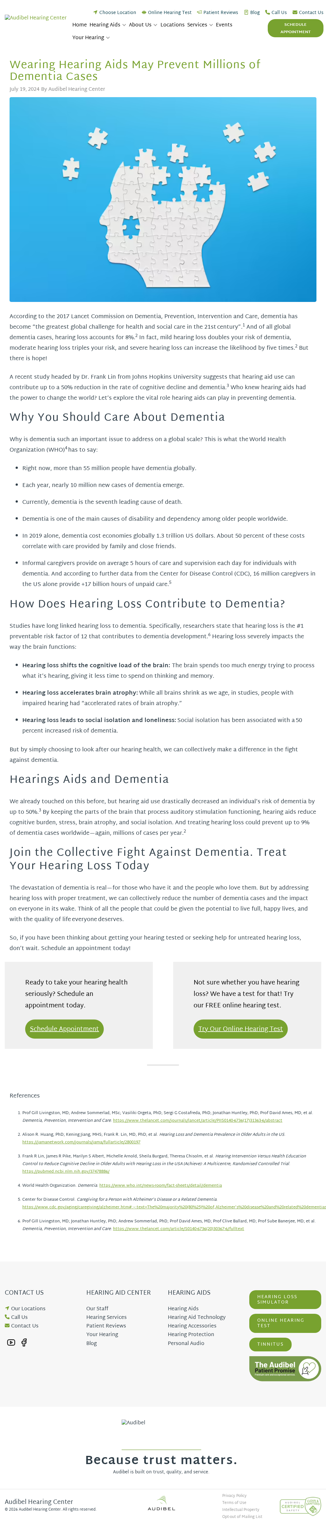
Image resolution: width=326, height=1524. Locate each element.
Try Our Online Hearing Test (240, 1029)
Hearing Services (106, 1317)
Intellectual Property (240, 1509)
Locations (172, 25)
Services (197, 25)
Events (224, 25)
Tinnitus (270, 1345)
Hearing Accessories (192, 1326)
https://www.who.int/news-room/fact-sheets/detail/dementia (160, 1186)
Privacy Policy (234, 1495)
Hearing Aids (104, 25)
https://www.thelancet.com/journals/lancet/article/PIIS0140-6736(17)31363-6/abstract (197, 1121)
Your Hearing (88, 38)
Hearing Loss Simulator (277, 1299)
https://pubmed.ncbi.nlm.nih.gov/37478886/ (66, 1172)
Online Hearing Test (170, 13)
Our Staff (97, 1309)
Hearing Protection (191, 1335)
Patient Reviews (220, 13)
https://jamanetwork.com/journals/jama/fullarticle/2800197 (81, 1142)
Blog (255, 13)
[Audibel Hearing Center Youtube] (11, 1342)
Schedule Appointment (295, 28)
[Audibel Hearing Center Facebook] (24, 1342)
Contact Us (311, 13)
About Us (140, 25)
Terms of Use (234, 1502)
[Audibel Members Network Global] (162, 1502)
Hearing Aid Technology (197, 1317)
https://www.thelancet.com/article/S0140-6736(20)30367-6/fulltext (178, 1229)
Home (79, 25)
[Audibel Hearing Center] (37, 18)
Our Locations (28, 1309)
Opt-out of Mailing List (242, 1516)
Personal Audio (186, 1344)
